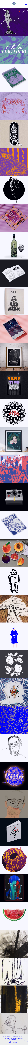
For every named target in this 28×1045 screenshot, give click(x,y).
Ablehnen (14, 1042)
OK (10, 1042)
